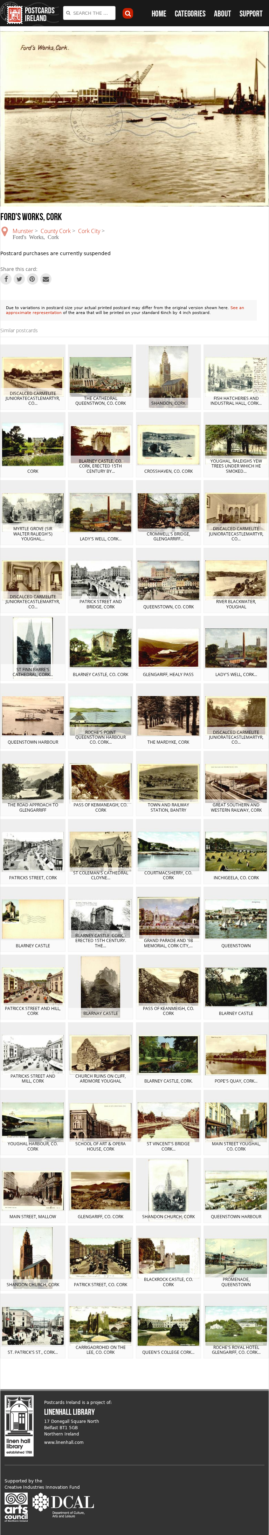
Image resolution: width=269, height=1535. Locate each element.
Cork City (89, 231)
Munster (23, 231)
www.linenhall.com (64, 1442)
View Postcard (33, 377)
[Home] (11, 13)
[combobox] (89, 13)
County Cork (56, 231)
